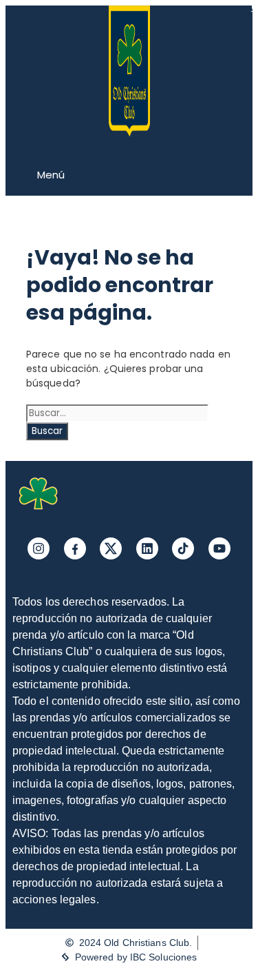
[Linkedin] (147, 548)
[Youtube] (219, 548)
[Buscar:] (117, 413)
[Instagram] (39, 548)
